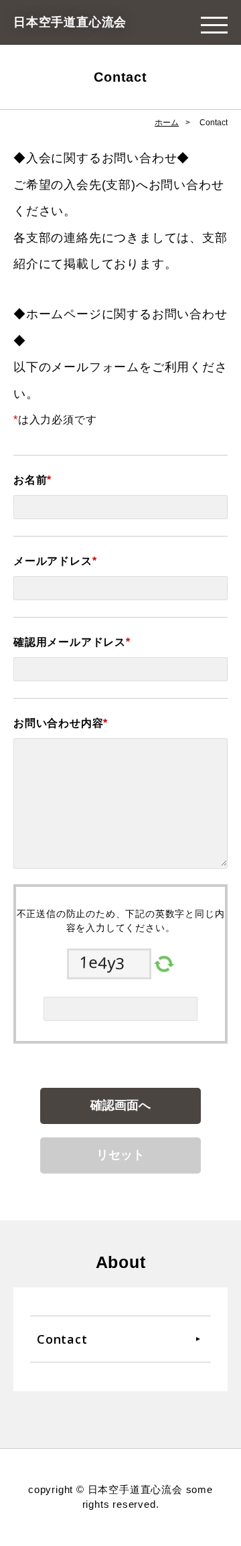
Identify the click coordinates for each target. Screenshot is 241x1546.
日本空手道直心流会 (70, 22)
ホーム (167, 122)
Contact (62, 1339)
